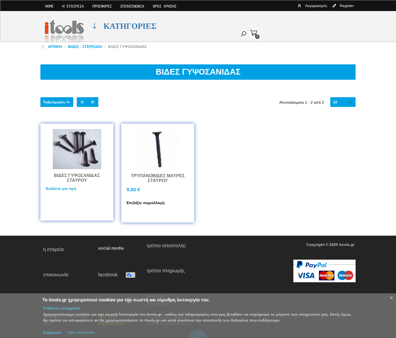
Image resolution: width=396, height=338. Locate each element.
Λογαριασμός (316, 6)
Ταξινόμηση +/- (57, 102)
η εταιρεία (60, 249)
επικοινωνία (65, 274)
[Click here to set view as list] (92, 102)
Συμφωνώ (52, 332)
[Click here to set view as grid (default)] (82, 102)
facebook (112, 274)
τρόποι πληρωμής (168, 274)
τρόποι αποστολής (168, 249)
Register (347, 6)
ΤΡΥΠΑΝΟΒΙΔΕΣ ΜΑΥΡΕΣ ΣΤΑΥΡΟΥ (158, 178)
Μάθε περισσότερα (81, 332)
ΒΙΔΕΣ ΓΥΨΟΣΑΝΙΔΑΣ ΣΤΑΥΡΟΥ (77, 178)
